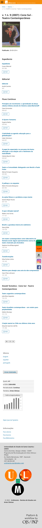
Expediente (6, 64)
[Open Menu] (2, 2)
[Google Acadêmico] (12, 410)
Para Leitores (7, 432)
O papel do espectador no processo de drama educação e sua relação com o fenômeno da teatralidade (18, 151)
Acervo (10, 7)
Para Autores (7, 435)
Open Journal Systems (10, 420)
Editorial (5, 84)
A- (13, 341)
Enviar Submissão (10, 372)
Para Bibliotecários (8, 438)
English (5, 357)
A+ (7, 341)
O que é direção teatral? (10, 211)
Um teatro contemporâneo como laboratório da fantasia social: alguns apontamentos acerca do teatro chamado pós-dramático (19, 241)
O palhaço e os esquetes (10, 183)
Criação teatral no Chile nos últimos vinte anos (18, 323)
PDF (6, 72)
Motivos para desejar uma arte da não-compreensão (20, 270)
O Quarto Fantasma (9, 120)
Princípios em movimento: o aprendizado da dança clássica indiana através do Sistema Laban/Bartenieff (20, 105)
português (6, 363)
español (5, 360)
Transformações (7, 257)
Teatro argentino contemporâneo (14, 293)
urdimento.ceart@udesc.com (14, 463)
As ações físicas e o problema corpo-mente (17, 197)
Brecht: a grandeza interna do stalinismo (16, 225)
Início (3, 7)
